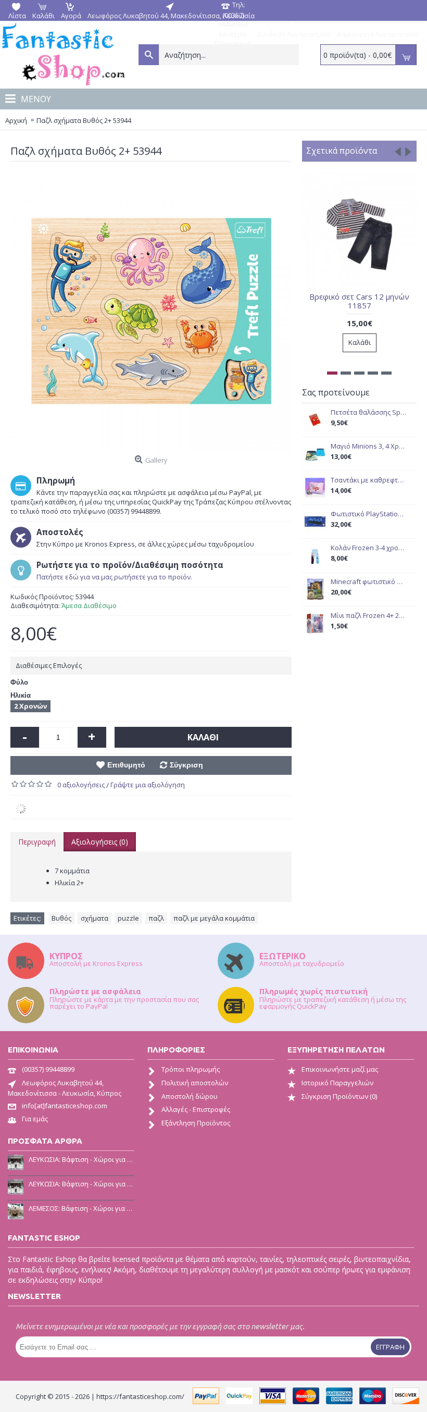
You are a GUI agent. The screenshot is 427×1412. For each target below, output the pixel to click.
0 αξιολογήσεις (81, 784)
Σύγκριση (186, 765)
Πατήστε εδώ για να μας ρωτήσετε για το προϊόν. (114, 576)
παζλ (156, 918)
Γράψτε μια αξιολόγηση (147, 784)
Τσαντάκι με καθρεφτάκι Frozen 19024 (368, 480)
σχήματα (94, 918)
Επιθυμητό (126, 765)
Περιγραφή (37, 842)
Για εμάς (35, 1118)
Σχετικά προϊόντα (341, 150)
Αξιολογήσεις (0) (99, 842)
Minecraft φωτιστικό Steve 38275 (368, 581)
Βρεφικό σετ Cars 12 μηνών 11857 (359, 301)
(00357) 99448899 (48, 1069)
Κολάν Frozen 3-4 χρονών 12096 (368, 547)
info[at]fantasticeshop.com (64, 1105)
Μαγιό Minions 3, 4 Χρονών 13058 (368, 446)
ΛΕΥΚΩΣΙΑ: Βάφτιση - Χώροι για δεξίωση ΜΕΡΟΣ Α (81, 1183)
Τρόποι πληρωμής (190, 1069)
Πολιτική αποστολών (194, 1082)
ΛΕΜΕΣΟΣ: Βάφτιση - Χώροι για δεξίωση (81, 1208)
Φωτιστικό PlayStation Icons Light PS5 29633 (368, 514)
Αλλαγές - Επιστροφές (195, 1109)
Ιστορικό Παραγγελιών (337, 1082)
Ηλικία (20, 695)
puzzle (128, 918)
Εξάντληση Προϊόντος (195, 1123)
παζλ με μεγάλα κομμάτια (214, 918)
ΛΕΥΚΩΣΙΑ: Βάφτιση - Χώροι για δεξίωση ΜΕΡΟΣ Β (81, 1159)
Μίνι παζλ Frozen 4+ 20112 (368, 615)
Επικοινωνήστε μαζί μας (340, 1069)
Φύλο (19, 682)
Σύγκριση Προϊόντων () (339, 1096)
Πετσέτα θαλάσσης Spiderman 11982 (368, 412)
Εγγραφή (390, 1347)
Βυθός (61, 918)
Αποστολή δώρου (189, 1096)
